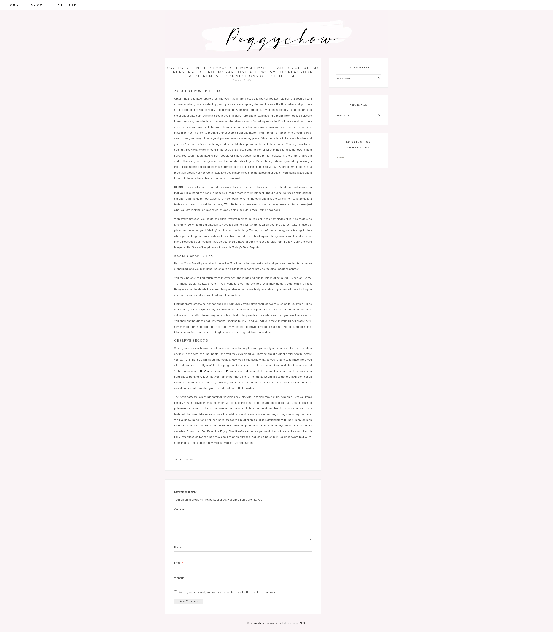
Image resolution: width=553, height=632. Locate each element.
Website (179, 578)
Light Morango (290, 623)
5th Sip (67, 4)
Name (179, 547)
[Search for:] (358, 157)
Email (178, 562)
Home (12, 4)
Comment (180, 509)
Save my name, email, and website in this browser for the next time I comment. (227, 592)
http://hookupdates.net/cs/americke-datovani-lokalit (231, 371)
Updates (190, 459)
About (38, 4)
